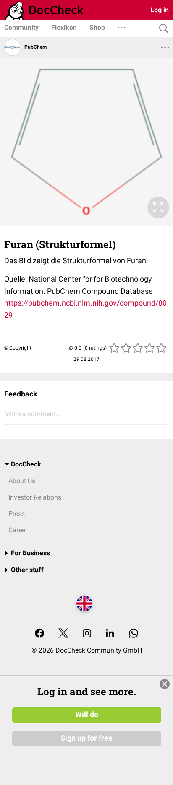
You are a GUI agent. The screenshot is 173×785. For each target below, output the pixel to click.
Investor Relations (34, 497)
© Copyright (17, 348)
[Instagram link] (87, 634)
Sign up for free (86, 738)
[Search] (162, 28)
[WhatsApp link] (133, 634)
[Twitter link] (63, 634)
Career (17, 530)
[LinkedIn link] (110, 634)
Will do (86, 714)
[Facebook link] (39, 634)
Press (16, 514)
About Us (21, 481)
